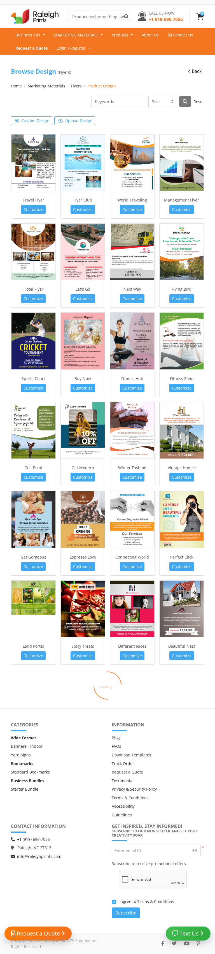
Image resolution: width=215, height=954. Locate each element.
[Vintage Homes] (182, 430)
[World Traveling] (132, 162)
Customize (33, 209)
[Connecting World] (132, 519)
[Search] (185, 101)
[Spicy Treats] (83, 608)
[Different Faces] (132, 608)
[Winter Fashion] (132, 430)
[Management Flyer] (182, 162)
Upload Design (79, 120)
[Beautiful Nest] (182, 608)
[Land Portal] (33, 597)
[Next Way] (132, 251)
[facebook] (162, 943)
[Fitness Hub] (132, 340)
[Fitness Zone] (182, 340)
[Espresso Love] (83, 519)
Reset (198, 101)
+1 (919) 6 (26, 839)
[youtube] (187, 943)
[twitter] (174, 943)
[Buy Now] (83, 340)
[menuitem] (30, 34)
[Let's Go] (83, 251)
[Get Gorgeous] (33, 519)
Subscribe (125, 913)
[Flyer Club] (83, 162)
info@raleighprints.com (39, 856)
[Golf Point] (33, 430)
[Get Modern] (83, 430)
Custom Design (35, 120)
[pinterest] (198, 943)
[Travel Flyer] (33, 162)
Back (197, 71)
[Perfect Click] (182, 519)
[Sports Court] (33, 340)
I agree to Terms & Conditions (146, 901)
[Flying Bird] (182, 251)
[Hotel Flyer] (33, 251)
